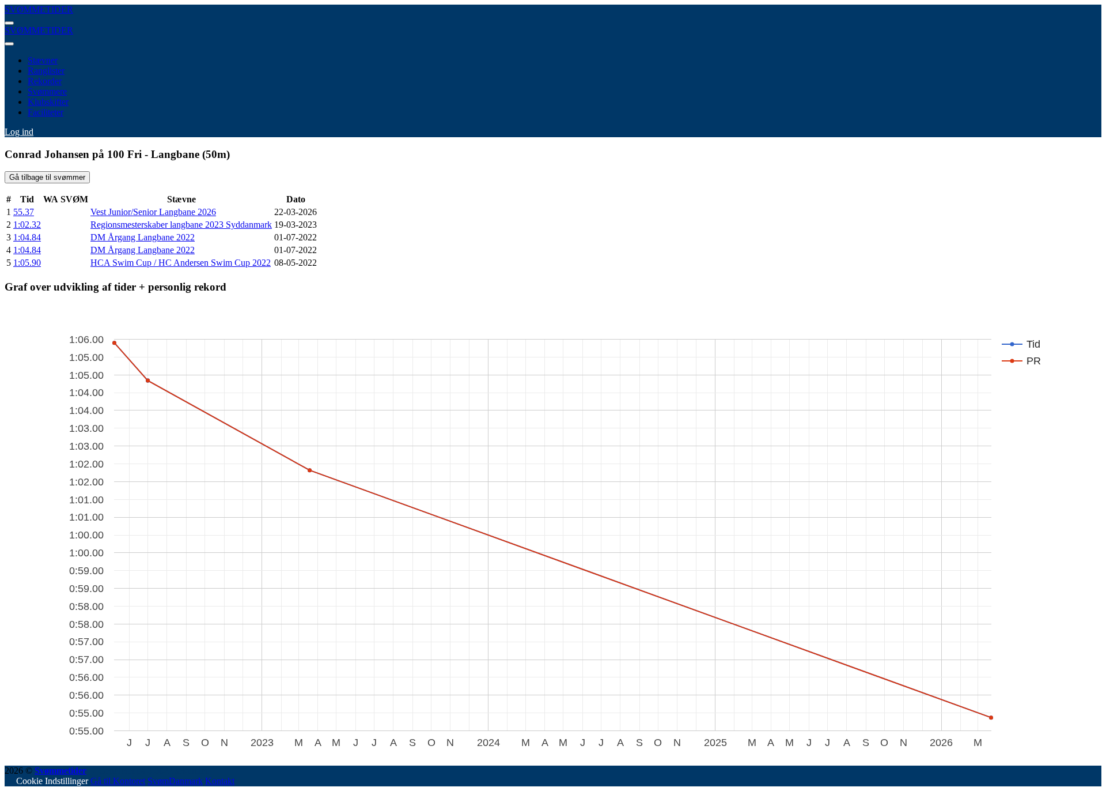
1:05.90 (27, 263)
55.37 (23, 212)
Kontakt (219, 781)
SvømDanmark (175, 781)
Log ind (19, 132)
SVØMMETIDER (39, 9)
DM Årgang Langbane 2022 (142, 237)
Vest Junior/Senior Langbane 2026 (153, 212)
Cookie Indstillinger (52, 781)
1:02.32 (27, 224)
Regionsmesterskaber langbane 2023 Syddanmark (181, 224)
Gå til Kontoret (117, 781)
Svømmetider (60, 770)
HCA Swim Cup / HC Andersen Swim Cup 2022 (180, 263)
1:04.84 (27, 237)
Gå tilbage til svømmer (47, 177)
